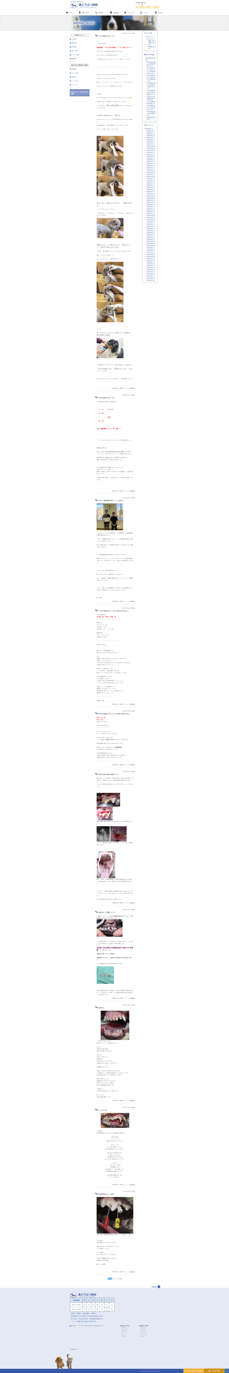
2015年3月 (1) (151, 276)
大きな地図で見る (73, 1349)
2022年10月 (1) (151, 219)
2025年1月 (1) (151, 170)
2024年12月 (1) (151, 172)
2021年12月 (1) (151, 241)
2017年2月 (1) (151, 273)
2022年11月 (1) (151, 217)
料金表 (124, 1336)
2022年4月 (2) (151, 232)
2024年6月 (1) (151, 185)
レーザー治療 (75, 54)
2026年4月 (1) (151, 137)
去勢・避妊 (74, 50)
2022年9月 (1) (151, 221)
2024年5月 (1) (151, 187)
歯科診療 (73, 43)
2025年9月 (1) (151, 152)
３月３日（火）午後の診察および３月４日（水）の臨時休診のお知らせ (151, 100)
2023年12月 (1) (151, 196)
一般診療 (73, 39)
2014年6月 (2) (151, 278)
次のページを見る (117, 1278)
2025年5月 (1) (151, 161)
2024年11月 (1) (151, 174)
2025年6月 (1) (151, 159)
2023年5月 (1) (151, 206)
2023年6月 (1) (151, 204)
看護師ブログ (152, 46)
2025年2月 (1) (151, 167)
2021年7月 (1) (151, 252)
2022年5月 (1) (151, 230)
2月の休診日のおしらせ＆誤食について (151, 113)
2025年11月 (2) (151, 148)
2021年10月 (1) (151, 245)
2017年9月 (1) (151, 269)
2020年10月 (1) (151, 256)
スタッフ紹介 (75, 73)
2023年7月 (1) (151, 202)
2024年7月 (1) (151, 183)
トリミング (74, 84)
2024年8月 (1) (151, 180)
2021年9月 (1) (151, 247)
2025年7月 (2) (151, 157)
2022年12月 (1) (151, 215)
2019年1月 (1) (151, 267)
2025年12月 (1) (151, 146)
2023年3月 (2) (151, 211)
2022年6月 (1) (151, 228)
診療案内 (73, 69)
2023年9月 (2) (151, 200)
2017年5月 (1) (151, 271)
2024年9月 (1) (151, 178)
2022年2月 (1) (151, 237)
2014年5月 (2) (151, 280)
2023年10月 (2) (151, 198)
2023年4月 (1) (151, 209)
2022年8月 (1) (151, 224)
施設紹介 (73, 77)
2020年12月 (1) (151, 254)
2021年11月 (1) (151, 243)
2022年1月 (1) (151, 239)
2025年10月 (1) (151, 150)
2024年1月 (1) (151, 193)
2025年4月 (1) (151, 163)
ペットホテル (75, 80)
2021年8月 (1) (151, 250)
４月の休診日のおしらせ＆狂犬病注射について (151, 92)
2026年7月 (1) (151, 131)
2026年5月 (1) (151, 135)
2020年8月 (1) (151, 258)
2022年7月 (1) (151, 226)
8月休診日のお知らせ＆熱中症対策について (151, 63)
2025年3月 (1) (151, 165)
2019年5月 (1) (151, 265)
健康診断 (73, 58)
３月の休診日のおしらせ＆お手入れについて (151, 107)
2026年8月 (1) (149, 128)
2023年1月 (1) (151, 213)
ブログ (147, 36)
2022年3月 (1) (151, 234)
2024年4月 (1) (151, 189)
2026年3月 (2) (151, 139)
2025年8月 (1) (151, 154)
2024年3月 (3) (151, 191)
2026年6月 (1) (151, 133)
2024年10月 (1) (151, 176)
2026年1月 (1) (151, 144)
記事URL (132, 388)
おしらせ (149, 38)
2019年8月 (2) (151, 263)
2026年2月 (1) (151, 141)
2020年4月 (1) (151, 260)
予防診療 (73, 47)
